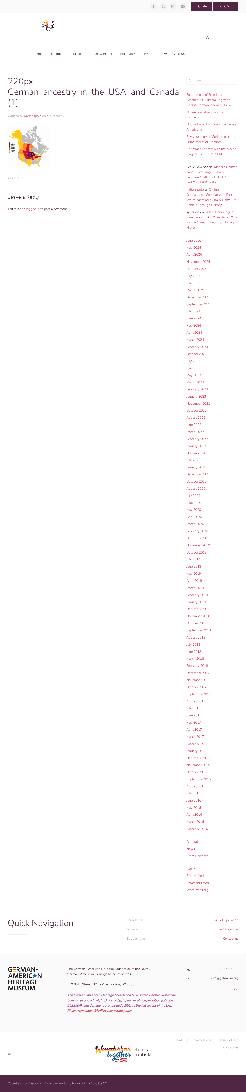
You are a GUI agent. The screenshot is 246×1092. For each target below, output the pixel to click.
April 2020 (194, 517)
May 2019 (193, 573)
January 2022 (196, 446)
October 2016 (196, 772)
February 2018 (197, 666)
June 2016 (193, 800)
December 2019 (198, 538)
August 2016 (195, 786)
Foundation (135, 920)
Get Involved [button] (129, 54)
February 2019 (197, 595)
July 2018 (193, 644)
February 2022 (197, 439)
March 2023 (195, 382)
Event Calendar (227, 929)
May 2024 (193, 325)
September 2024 (198, 304)
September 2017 (198, 694)
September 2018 (198, 630)
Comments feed (197, 883)
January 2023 (196, 396)
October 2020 (196, 481)
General (192, 841)
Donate (201, 6)
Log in (190, 869)
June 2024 (193, 318)
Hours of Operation (224, 920)
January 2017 (196, 751)
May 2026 (193, 247)
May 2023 (193, 375)
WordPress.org (197, 890)
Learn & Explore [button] (102, 54)
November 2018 (198, 616)
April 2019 (194, 581)
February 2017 (197, 744)
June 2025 (193, 283)
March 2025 (195, 290)
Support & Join (137, 938)
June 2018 (193, 651)
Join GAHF (225, 6)
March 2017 (195, 736)
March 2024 (195, 340)
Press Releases (197, 856)
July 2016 (193, 793)
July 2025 (193, 276)
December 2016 (198, 758)
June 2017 (193, 715)
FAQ (180, 1040)
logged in (33, 209)
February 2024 (197, 347)
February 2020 (197, 531)
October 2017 (196, 687)
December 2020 (198, 474)
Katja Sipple (33, 116)
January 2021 (196, 467)
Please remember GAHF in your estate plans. (99, 1011)
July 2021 (193, 460)
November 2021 (198, 453)
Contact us (230, 938)
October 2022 (196, 410)
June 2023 (193, 368)
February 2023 (197, 389)
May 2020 (193, 510)
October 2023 (196, 354)
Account (180, 54)
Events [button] (149, 54)
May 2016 (193, 807)
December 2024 (198, 297)
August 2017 (195, 701)
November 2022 (198, 403)
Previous (16, 178)
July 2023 (193, 361)
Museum (133, 929)
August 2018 (195, 637)
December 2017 (198, 673)
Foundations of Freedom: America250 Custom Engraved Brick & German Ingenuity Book (208, 100)
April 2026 (194, 254)
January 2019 (196, 602)
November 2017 (198, 680)
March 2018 (195, 658)
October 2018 (196, 623)
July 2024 (193, 311)
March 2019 (195, 588)
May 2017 (193, 722)
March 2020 (195, 524)
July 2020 (193, 495)
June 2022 (193, 425)
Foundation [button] (59, 54)
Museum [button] (79, 54)
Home (41, 54)
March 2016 (195, 821)
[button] (207, 38)
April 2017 (194, 729)
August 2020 (195, 488)
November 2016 (198, 765)
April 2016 (194, 814)
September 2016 (198, 779)
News (190, 849)
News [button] (164, 54)
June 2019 (193, 566)
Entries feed (195, 876)
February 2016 (197, 829)
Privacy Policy (201, 1040)
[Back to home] (49, 25)
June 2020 (193, 503)
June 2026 (193, 240)
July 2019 (193, 559)
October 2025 (196, 269)
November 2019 (198, 545)
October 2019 (196, 552)
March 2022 (195, 432)
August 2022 (195, 417)
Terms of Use (229, 1040)
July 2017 (193, 708)
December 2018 (198, 609)
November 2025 (198, 261)
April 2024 (194, 332)
